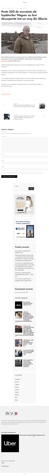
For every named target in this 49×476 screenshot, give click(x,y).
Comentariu (4, 136)
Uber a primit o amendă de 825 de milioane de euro (27, 303)
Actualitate (21, 8)
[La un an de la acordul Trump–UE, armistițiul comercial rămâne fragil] (18, 353)
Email (2, 160)
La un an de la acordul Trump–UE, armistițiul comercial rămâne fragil (28, 352)
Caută (16, 186)
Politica (17, 392)
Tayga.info (4, 61)
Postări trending (21, 298)
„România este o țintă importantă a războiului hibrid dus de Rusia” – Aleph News (24, 274)
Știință (16, 400)
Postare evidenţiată (8, 432)
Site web (3, 166)
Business (16, 322)
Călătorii (17, 384)
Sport (24, 306)
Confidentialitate (5, 466)
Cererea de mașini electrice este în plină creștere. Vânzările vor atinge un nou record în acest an (24, 117)
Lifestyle (17, 389)
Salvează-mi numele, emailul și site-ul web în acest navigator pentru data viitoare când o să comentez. (23, 172)
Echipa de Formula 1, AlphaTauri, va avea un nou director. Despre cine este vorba (24, 105)
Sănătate (17, 394)
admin (5, 8)
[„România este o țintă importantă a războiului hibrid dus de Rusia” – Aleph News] (18, 343)
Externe (17, 387)
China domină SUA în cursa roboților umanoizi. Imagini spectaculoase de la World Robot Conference (28, 363)
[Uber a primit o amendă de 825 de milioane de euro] (18, 305)
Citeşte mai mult (5, 94)
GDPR (2, 463)
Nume (3, 154)
